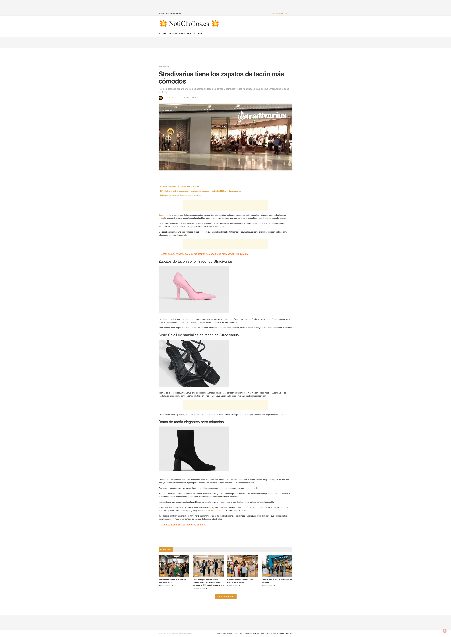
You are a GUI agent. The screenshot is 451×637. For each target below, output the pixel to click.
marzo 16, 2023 (184, 98)
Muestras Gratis (164, 13)
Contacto (289, 633)
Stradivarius (164, 215)
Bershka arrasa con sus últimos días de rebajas (179, 186)
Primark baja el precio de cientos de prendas (277, 581)
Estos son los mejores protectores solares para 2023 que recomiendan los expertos (205, 253)
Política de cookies (277, 633)
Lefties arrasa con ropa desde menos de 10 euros (180, 195)
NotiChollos (170, 98)
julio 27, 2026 (267, 586)
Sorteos (172, 13)
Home (160, 66)
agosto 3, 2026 (199, 588)
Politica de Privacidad (224, 633)
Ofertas (178, 13)
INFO (200, 34)
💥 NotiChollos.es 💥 (189, 23)
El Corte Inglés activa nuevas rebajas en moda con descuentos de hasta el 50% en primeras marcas (200, 191)
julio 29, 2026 (233, 586)
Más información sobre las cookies (257, 633)
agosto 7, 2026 (165, 586)
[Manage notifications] (445, 631)
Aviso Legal (239, 633)
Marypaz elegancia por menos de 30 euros (183, 524)
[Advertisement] (225, 5)
